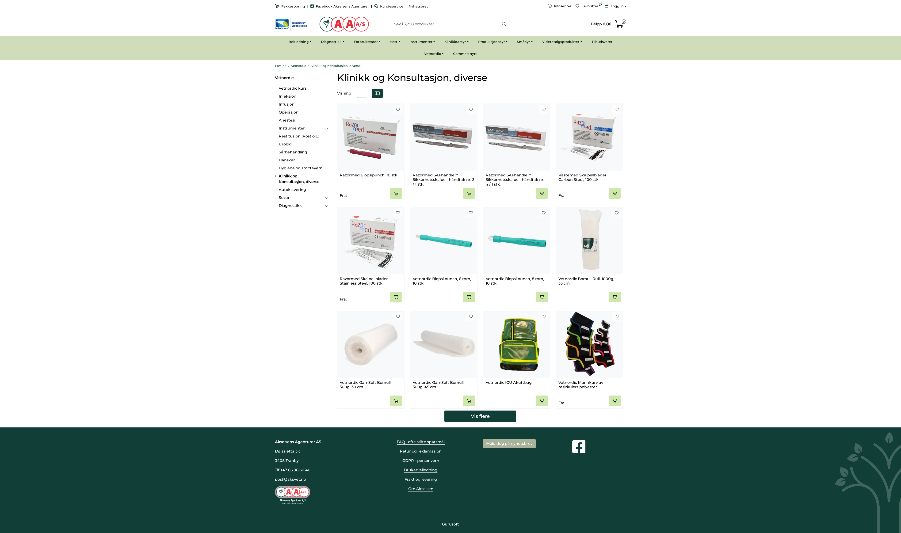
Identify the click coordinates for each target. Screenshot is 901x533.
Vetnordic (432, 54)
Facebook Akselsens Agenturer (342, 6)
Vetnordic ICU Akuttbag (509, 382)
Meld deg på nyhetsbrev (509, 443)
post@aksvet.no (290, 479)
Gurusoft (450, 524)
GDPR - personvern (420, 460)
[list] (361, 93)
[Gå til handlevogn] (619, 25)
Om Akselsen (420, 489)
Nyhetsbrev (418, 6)
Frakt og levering (421, 479)
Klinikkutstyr (455, 42)
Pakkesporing (293, 6)
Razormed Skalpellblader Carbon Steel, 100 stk (582, 177)
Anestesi (287, 120)
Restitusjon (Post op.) (299, 136)
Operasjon (288, 112)
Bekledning (299, 42)
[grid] (377, 93)
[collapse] (326, 128)
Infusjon (286, 104)
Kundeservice (391, 6)
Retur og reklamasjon (421, 451)
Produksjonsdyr (491, 42)
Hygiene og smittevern (301, 168)
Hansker (287, 160)
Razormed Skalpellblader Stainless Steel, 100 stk (364, 281)
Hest (393, 42)
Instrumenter (421, 42)
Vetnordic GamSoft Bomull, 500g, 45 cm (439, 384)
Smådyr (523, 42)
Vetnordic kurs (293, 88)
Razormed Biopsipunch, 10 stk (368, 175)
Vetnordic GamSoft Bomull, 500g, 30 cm (366, 384)
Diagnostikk (331, 42)
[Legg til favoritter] (398, 109)
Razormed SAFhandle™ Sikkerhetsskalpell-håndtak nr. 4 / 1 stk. (515, 179)
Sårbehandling (293, 152)
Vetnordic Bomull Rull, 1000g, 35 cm (586, 281)
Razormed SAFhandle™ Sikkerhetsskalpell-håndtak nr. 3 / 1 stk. (443, 179)
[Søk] (504, 24)
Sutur (284, 197)
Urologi (286, 144)
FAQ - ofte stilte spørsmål (421, 442)
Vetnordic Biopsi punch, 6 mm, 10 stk (442, 281)
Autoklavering (292, 189)
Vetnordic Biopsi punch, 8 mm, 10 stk (515, 281)
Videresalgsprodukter (560, 42)
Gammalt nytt (465, 54)
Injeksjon (287, 96)
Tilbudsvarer (602, 42)
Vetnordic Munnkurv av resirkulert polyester (580, 384)
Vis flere (480, 416)
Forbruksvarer (366, 42)
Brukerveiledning (420, 470)
